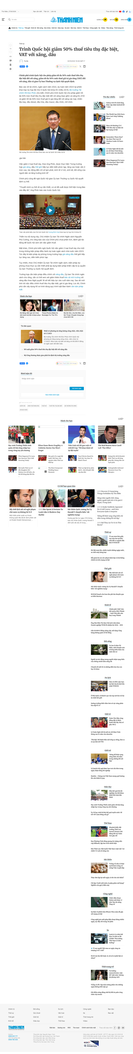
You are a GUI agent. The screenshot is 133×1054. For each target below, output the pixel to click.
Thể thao (86, 28)
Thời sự (21, 28)
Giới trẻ (54, 28)
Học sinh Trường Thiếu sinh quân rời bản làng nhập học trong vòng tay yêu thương (107, 806)
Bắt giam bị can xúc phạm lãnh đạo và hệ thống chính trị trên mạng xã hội (107, 559)
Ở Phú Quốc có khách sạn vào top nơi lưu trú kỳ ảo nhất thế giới (107, 697)
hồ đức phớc (23, 409)
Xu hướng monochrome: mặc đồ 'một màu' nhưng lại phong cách (116, 974)
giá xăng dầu (68, 254)
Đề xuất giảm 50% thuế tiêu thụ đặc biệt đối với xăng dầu (45, 349)
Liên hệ (53, 11)
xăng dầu (60, 274)
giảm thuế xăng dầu (33, 406)
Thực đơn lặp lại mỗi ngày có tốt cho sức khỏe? (107, 878)
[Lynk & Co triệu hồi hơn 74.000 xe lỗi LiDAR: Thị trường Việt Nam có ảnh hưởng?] (99, 938)
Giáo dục (61, 28)
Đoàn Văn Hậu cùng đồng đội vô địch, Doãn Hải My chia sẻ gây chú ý (116, 721)
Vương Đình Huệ (54, 232)
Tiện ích (46, 11)
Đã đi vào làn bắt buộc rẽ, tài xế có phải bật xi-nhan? (107, 957)
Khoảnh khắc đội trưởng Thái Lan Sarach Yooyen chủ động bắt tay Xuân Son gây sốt (116, 831)
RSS (69, 1028)
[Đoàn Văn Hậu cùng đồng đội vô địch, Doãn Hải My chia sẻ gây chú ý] (99, 722)
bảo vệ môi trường (72, 277)
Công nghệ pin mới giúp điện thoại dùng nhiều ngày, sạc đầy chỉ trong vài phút (107, 920)
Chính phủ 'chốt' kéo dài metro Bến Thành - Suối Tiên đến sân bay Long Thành (116, 612)
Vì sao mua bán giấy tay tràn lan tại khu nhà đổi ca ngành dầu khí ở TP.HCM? (116, 539)
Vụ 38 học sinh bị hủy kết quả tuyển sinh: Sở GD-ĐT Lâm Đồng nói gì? (106, 813)
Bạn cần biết (37, 11)
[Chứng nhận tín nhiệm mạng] (91, 1044)
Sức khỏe (47, 28)
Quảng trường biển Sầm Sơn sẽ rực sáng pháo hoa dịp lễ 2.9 (107, 704)
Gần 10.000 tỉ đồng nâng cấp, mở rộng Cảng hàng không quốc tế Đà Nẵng (106, 632)
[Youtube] (120, 11)
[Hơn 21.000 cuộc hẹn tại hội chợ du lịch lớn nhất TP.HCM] (99, 686)
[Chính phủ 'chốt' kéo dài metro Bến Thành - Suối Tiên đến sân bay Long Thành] (99, 613)
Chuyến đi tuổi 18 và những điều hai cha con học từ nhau (106, 668)
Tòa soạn (76, 1028)
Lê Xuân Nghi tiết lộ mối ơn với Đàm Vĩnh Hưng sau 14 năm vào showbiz (105, 733)
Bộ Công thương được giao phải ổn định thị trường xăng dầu (47, 355)
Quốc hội (22, 406)
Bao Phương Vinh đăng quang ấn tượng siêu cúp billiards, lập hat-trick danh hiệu (106, 842)
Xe (99, 28)
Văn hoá (61, 1013)
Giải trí (79, 28)
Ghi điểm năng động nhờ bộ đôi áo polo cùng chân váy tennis (107, 993)
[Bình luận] (10, 60)
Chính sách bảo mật (89, 1028)
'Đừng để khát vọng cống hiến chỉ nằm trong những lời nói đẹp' (116, 758)
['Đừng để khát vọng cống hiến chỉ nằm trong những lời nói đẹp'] (99, 759)
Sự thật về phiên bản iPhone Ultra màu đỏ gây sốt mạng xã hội (107, 913)
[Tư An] (21, 61)
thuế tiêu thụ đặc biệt (55, 406)
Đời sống (40, 28)
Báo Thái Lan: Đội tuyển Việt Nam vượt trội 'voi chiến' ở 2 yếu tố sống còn (107, 850)
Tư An (26, 61)
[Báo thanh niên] (66, 19)
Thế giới (27, 28)
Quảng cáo (61, 1028)
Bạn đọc (111, 1009)
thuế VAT (44, 406)
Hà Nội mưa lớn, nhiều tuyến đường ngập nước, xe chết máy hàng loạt (107, 551)
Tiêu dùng (109, 28)
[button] (10, 45)
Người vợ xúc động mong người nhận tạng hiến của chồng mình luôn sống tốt (107, 660)
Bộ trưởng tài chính (70, 406)
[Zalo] (130, 11)
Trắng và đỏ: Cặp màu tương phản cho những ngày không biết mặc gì (107, 986)
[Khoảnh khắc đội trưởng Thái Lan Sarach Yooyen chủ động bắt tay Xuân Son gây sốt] (99, 831)
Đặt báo (52, 1028)
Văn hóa (73, 28)
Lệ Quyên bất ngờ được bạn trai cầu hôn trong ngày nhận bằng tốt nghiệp (107, 769)
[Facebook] (123, 11)
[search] (20, 19)
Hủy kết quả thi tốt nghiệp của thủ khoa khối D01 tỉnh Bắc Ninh (116, 794)
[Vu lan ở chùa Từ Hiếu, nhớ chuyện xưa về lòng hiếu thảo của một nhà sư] (99, 649)
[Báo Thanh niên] (16, 1028)
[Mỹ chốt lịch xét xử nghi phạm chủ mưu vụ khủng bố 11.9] (99, 577)
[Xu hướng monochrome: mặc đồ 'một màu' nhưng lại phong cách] (99, 975)
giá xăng (26, 167)
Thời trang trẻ (119, 28)
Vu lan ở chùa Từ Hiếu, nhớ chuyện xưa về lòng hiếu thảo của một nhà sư (117, 649)
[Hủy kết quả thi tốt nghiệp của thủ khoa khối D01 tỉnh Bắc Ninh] (99, 795)
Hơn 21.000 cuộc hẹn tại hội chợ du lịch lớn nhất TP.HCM (116, 684)
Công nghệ (93, 28)
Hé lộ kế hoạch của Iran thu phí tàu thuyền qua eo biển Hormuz (107, 595)
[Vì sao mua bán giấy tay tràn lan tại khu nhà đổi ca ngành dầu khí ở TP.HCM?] (99, 540)
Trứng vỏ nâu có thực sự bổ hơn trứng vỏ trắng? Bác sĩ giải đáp (116, 866)
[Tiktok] (127, 11)
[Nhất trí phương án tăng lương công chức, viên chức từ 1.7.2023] (31, 336)
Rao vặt (111, 1013)
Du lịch (67, 28)
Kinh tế (33, 28)
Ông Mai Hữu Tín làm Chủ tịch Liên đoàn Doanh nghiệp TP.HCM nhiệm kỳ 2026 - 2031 (107, 624)
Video (103, 28)
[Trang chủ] (9, 28)
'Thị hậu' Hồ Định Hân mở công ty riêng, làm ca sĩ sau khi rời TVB (108, 741)
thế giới (38, 167)
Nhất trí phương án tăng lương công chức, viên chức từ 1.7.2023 (63, 332)
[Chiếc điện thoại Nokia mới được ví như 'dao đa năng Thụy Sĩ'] (99, 902)
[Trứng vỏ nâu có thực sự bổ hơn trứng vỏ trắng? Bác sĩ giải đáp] (99, 868)
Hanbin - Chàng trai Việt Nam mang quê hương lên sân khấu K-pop (107, 777)
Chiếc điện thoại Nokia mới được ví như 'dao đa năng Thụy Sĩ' (115, 901)
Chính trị (14, 28)
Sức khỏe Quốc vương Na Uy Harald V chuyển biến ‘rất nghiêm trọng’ (107, 588)
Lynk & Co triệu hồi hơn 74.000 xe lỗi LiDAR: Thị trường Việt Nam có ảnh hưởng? (116, 938)
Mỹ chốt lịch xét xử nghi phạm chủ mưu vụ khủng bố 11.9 (116, 575)
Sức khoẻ (36, 1013)
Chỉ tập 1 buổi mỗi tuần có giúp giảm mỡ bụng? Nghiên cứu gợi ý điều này (107, 884)
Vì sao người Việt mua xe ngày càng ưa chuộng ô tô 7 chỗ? (105, 949)
